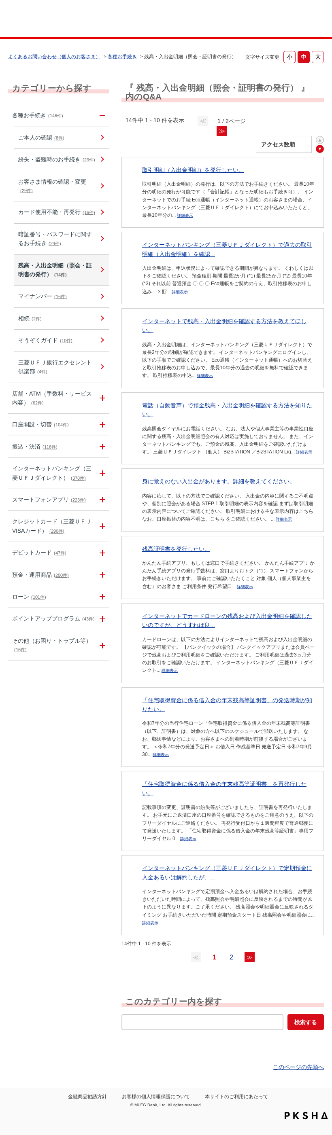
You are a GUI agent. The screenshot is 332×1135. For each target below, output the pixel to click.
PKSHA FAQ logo (306, 1115)
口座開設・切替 (40, 424)
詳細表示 (185, 215)
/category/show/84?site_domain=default (101, 473)
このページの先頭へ (298, 1067)
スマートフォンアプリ (49, 499)
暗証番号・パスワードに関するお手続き (55, 238)
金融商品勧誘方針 (87, 1096)
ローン (29, 596)
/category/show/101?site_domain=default (101, 552)
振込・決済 (34, 446)
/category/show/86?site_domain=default (101, 115)
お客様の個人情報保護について (156, 1096)
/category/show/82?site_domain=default (101, 575)
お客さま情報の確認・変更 (52, 185)
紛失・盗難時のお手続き (56, 159)
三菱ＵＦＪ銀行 (297, 20)
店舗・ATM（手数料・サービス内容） (52, 398)
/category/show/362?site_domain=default (101, 526)
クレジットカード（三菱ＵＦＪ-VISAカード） (53, 526)
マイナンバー (42, 296)
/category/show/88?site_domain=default (101, 424)
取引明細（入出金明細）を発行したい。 (193, 170)
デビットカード (39, 552)
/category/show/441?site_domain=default (101, 618)
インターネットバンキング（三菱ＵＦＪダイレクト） (52, 473)
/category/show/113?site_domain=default (101, 398)
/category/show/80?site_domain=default (101, 446)
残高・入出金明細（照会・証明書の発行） (55, 269)
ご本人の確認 (41, 137)
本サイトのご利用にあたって (236, 1096)
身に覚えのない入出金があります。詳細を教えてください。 (218, 481)
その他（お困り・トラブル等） (52, 644)
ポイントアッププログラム (53, 618)
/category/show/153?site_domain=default (101, 499)
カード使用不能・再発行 (56, 212)
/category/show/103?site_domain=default (101, 597)
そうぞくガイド (45, 340)
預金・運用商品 (40, 575)
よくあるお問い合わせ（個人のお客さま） (54, 56)
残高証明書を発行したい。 (176, 549)
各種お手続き (122, 56)
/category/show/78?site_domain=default (101, 645)
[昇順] (320, 140)
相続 (30, 318)
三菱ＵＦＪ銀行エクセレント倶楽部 (55, 367)
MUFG (39, 19)
